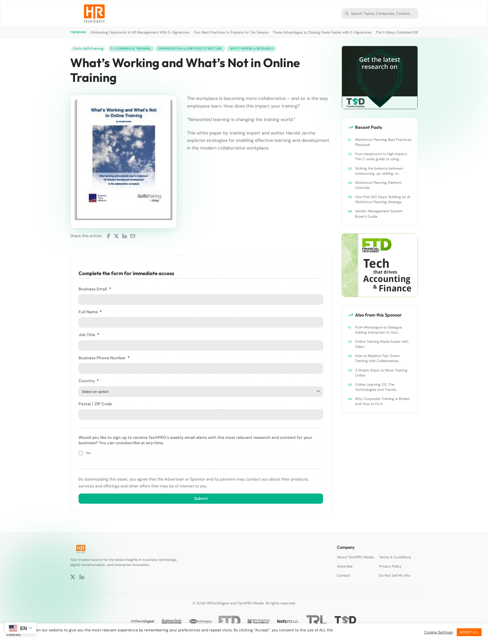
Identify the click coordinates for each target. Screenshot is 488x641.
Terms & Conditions (395, 557)
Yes (88, 453)
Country (89, 380)
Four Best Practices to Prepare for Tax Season (231, 32)
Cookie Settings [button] (438, 632)
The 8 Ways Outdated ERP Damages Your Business (417, 32)
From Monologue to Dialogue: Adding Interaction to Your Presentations (379, 330)
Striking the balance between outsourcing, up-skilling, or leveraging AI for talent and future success (382, 171)
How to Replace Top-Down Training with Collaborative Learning (377, 358)
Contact (343, 575)
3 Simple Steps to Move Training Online (381, 373)
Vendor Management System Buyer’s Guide (379, 213)
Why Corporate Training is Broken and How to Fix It (382, 401)
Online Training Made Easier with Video (381, 344)
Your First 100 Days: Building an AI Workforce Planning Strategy (382, 199)
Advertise (345, 566)
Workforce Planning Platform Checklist (378, 185)
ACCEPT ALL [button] (469, 632)
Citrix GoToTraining (88, 49)
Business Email (95, 289)
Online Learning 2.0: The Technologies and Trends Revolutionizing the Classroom (379, 387)
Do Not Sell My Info (394, 575)
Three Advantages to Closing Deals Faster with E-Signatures (322, 32)
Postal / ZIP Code (95, 404)
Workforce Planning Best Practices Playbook (383, 142)
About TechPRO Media (355, 557)
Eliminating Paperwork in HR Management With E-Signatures (140, 32)
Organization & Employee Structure (190, 49)
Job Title (89, 334)
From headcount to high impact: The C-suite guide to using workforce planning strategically (381, 156)
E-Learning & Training (131, 49)
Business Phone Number (104, 358)
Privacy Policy (390, 566)
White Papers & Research (251, 49)
